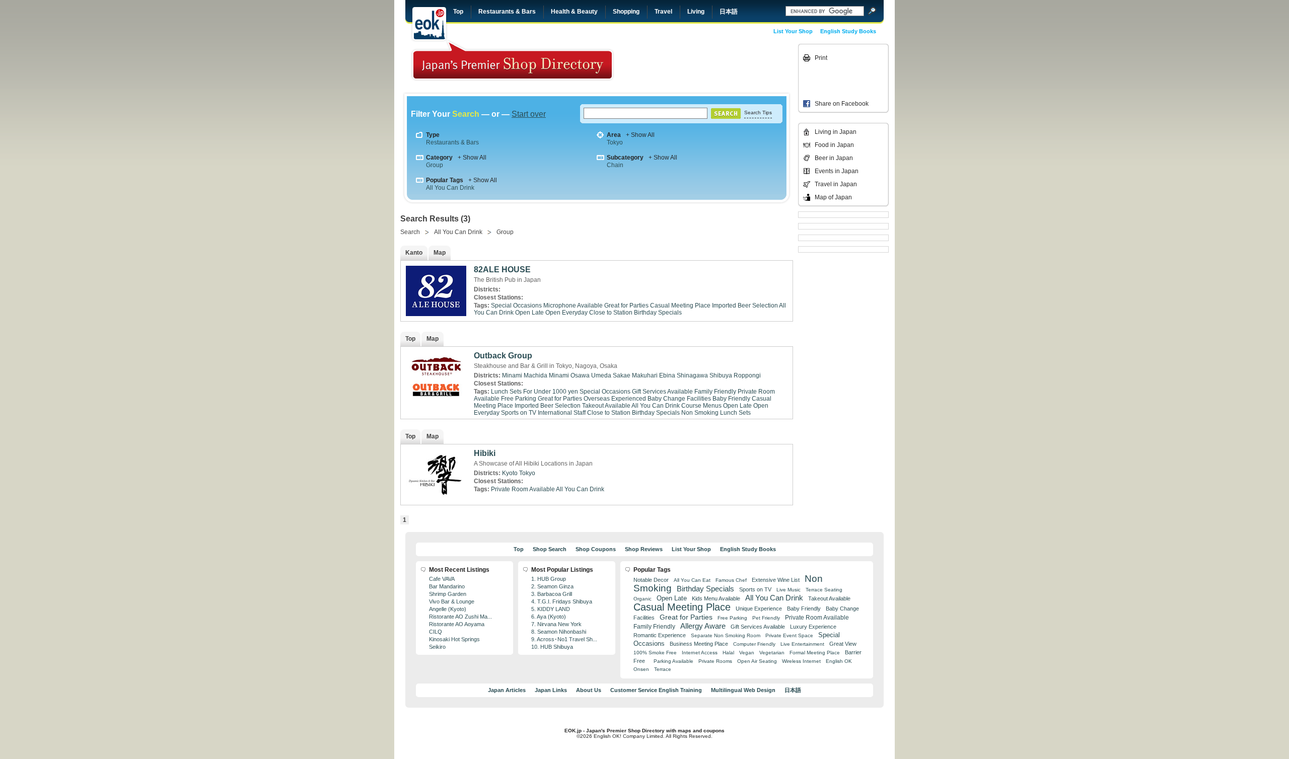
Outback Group (503, 355)
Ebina (667, 375)
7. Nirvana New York (556, 624)
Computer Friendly (754, 644)
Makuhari (645, 375)
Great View (842, 644)
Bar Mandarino (447, 586)
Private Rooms (715, 661)
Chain (615, 165)
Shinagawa (692, 375)
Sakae (621, 375)
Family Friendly (715, 391)
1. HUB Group (548, 579)
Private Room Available (523, 489)
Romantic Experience (659, 635)
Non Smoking (700, 412)
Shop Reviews (644, 549)
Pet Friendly (766, 618)
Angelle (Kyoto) (447, 609)
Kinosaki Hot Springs (454, 639)
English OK (839, 661)
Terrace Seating (824, 589)
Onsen (641, 669)
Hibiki (484, 453)
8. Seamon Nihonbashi (558, 632)
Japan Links (551, 690)
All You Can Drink (450, 187)
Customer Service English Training (656, 690)
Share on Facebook (842, 103)
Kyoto (510, 473)
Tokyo (615, 142)
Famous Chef (731, 580)
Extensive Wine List (776, 580)
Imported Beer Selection (745, 305)
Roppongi (747, 375)
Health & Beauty (574, 11)
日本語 (729, 11)
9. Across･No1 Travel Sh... (564, 639)
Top (458, 11)
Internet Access (700, 652)
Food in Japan (834, 144)
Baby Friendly (731, 398)
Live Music (788, 589)
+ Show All (640, 134)
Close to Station (610, 312)
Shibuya (720, 375)
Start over (529, 114)
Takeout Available (606, 405)
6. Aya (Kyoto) (548, 617)
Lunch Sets (735, 412)
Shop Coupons (596, 549)
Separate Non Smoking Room (725, 635)
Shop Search (549, 549)
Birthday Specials (658, 312)
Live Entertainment (802, 644)
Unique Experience (759, 608)
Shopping (626, 11)
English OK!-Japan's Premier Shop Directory (512, 60)
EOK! (429, 23)
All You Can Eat (692, 580)
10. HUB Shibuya (552, 647)
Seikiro (437, 647)
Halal (728, 652)
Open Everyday (566, 312)
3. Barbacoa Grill (551, 594)
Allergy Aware (703, 626)
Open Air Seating (757, 661)
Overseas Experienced (615, 398)
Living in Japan (835, 131)
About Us (588, 690)
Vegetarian (771, 652)
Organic (642, 598)
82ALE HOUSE (502, 269)
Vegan (746, 652)
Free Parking (518, 398)
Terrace (662, 669)
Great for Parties (626, 305)
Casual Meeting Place (680, 305)
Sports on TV (518, 412)
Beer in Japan (834, 158)
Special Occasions (516, 305)
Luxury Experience (813, 627)
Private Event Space (789, 635)
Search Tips (758, 112)
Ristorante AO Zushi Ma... (460, 617)
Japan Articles (507, 690)
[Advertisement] (726, 66)
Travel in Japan (836, 184)
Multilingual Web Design (743, 690)
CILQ (435, 632)
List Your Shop (793, 31)
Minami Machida (524, 375)
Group (434, 165)
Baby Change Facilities (679, 398)
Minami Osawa (569, 375)
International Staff (562, 412)
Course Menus (701, 405)
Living (695, 11)
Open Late (529, 312)
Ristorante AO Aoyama (456, 624)
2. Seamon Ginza (552, 586)
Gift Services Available (662, 391)
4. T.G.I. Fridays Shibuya (561, 601)
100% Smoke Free (655, 652)
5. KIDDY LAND (550, 609)
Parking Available (673, 661)
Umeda (601, 375)
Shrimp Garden (447, 594)
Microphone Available (573, 305)
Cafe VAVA (442, 579)
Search (410, 232)
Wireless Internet (801, 661)
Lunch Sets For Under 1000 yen (534, 391)
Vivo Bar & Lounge (451, 601)
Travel (663, 11)
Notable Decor (651, 580)
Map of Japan (833, 197)
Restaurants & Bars (507, 11)
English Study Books (848, 31)
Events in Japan (836, 171)
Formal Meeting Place (815, 652)
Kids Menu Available (716, 598)
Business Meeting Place (699, 644)
